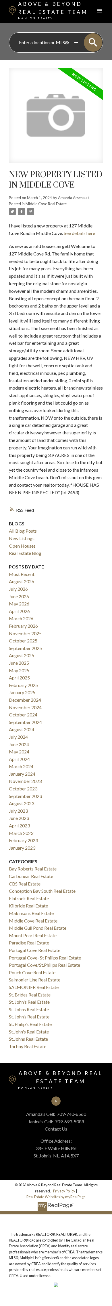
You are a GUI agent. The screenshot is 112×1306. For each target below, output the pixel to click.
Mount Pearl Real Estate (33, 935)
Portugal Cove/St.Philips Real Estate (44, 965)
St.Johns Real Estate (28, 1039)
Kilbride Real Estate (28, 905)
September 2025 (25, 648)
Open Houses (22, 546)
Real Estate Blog (25, 553)
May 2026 (19, 603)
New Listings (21, 538)
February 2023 (23, 840)
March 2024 (21, 766)
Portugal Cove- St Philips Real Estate (45, 957)
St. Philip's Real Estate (30, 1024)
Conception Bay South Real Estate (42, 891)
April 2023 (19, 825)
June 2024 (19, 744)
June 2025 (19, 663)
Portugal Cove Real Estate (34, 950)
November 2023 (25, 781)
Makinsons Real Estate (31, 913)
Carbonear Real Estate (31, 876)
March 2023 (21, 833)
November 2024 (25, 707)
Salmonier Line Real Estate (34, 979)
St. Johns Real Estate (29, 1009)
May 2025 (19, 670)
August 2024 (21, 729)
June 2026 (19, 596)
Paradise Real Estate (29, 942)
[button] (56, 1101)
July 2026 (18, 589)
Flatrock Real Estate (29, 898)
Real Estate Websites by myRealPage (56, 1196)
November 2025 (25, 633)
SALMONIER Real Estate (34, 987)
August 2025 (21, 655)
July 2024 (18, 737)
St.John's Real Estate (29, 1031)
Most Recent (21, 574)
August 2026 (21, 581)
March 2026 (21, 618)
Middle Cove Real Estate (46, 203)
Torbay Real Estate (27, 1046)
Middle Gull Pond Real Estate (37, 928)
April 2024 (19, 759)
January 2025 (22, 692)
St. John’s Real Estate (29, 1016)
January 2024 (22, 774)
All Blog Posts (23, 530)
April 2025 (19, 677)
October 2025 (23, 640)
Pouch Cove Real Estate (32, 972)
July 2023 (18, 811)
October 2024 (23, 714)
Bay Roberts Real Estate (33, 868)
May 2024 (19, 751)
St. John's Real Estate (29, 1002)
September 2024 (25, 722)
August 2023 (21, 803)
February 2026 (23, 626)
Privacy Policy (64, 1191)
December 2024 (25, 700)
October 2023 (23, 788)
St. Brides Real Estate (30, 994)
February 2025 (23, 685)
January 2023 (22, 848)
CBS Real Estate (24, 883)
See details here (79, 233)
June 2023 (19, 818)
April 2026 (19, 611)
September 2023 (25, 796)
